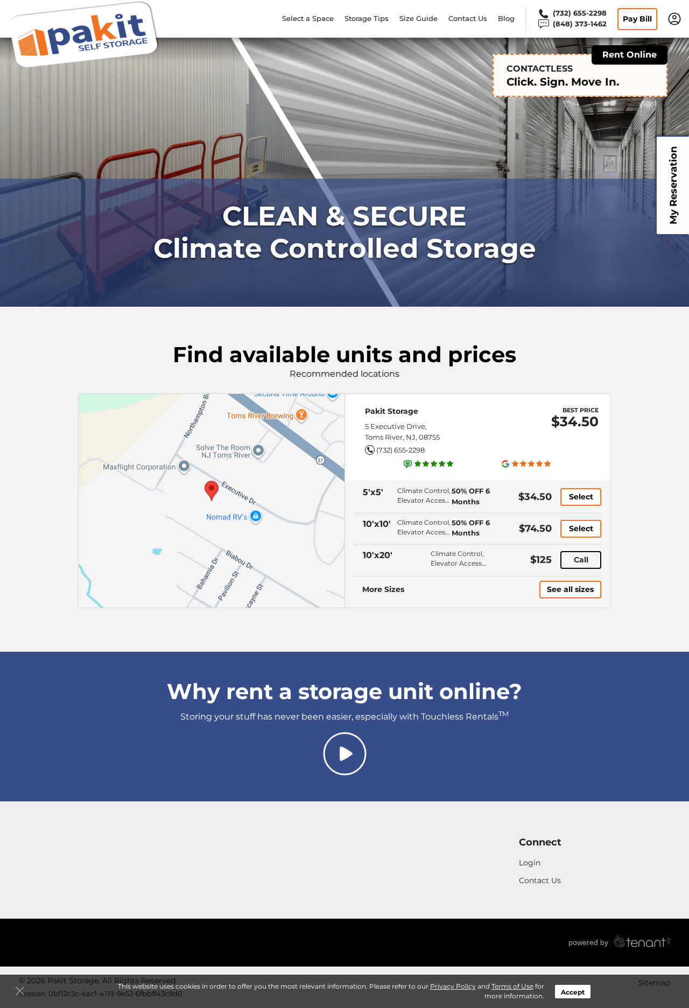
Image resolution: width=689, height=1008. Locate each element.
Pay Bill (637, 19)
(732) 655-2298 (400, 450)
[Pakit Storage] (84, 34)
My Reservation (673, 185)
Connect (540, 842)
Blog (506, 18)
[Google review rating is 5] (527, 464)
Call (581, 560)
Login (529, 863)
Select (581, 497)
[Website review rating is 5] (429, 464)
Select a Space (308, 18)
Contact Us (467, 18)
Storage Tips (366, 18)
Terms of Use (512, 986)
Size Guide (418, 18)
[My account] (674, 17)
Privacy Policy (453, 986)
